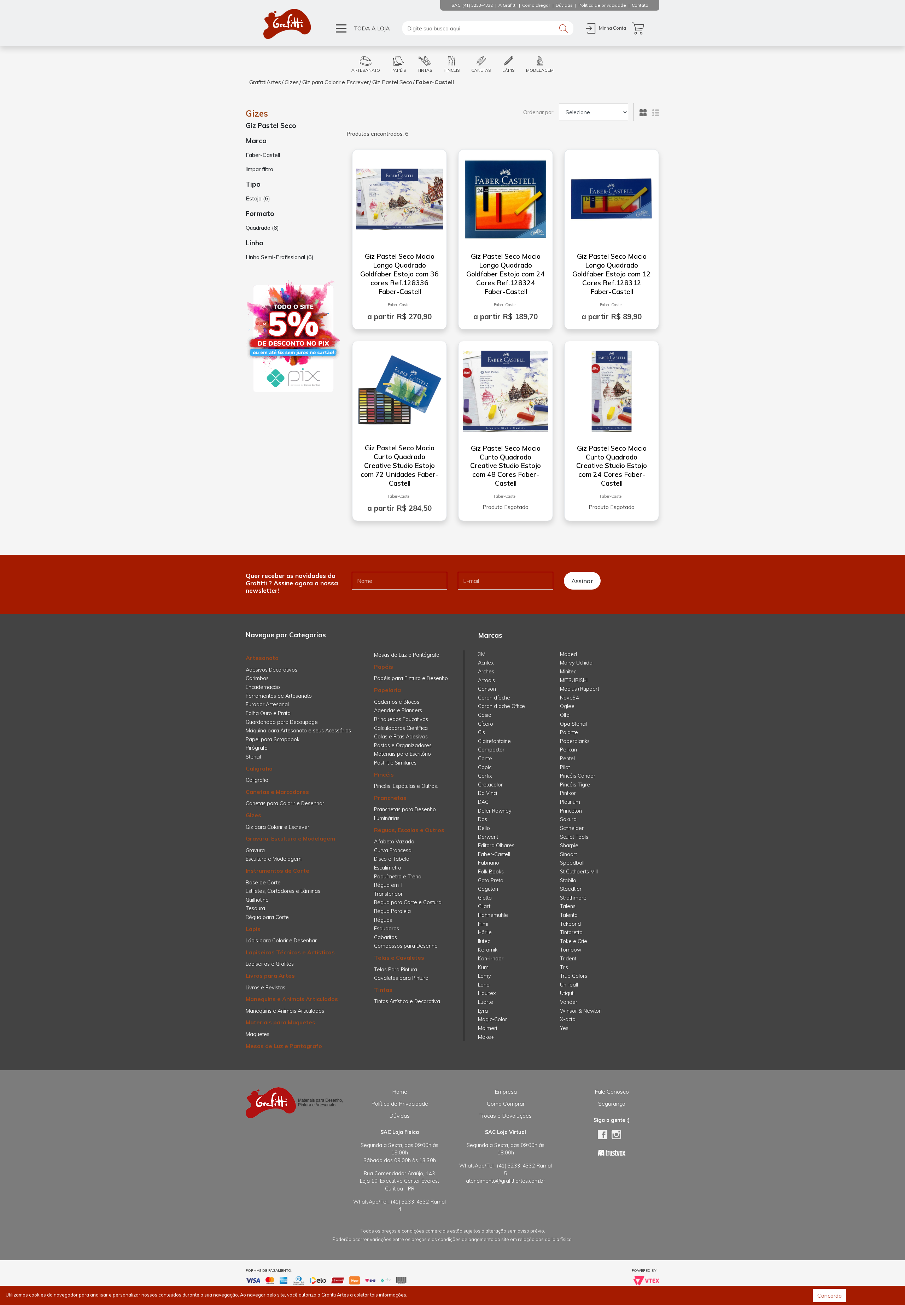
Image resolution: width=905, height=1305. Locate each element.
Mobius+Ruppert (579, 689)
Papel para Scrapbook (272, 739)
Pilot (565, 767)
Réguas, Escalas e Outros (409, 829)
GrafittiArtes (265, 82)
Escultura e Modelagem (274, 859)
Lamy (484, 976)
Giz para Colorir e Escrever (335, 82)
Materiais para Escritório (402, 754)
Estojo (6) (258, 198)
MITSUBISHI (574, 680)
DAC (483, 802)
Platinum (570, 802)
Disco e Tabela (391, 859)
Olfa (565, 715)
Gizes (292, 82)
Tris (564, 967)
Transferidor (388, 894)
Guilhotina (257, 900)
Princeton (571, 811)
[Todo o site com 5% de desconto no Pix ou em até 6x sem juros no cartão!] (293, 336)
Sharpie (569, 845)
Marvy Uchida (576, 663)
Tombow (570, 950)
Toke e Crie (573, 941)
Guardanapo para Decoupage (282, 722)
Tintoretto (571, 932)
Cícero (485, 724)
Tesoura (255, 908)
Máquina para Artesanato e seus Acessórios (298, 730)
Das (482, 819)
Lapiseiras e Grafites (270, 964)
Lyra (483, 1011)
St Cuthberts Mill (579, 871)
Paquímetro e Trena (397, 876)
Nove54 (569, 698)
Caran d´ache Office (501, 706)
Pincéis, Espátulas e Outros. (406, 786)
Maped (568, 654)
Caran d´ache (494, 698)
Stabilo (568, 880)
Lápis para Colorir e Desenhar (281, 940)
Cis (481, 732)
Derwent (488, 837)
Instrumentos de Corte (277, 870)
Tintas (383, 989)
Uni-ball (569, 985)
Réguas (383, 920)
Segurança (611, 1103)
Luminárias (386, 818)
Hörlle (485, 932)
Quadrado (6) (262, 227)
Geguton (488, 889)
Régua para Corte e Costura (408, 902)
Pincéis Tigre (575, 785)
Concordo (829, 1295)
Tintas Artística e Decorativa (407, 1001)
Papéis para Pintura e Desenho (411, 678)
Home (399, 1091)
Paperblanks (575, 741)
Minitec (568, 671)
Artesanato (262, 657)
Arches (486, 671)
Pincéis (384, 774)
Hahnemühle (493, 915)
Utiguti (567, 993)
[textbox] (487, 28)
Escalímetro (387, 868)
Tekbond (570, 924)
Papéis (383, 666)
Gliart (484, 906)
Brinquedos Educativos (401, 719)
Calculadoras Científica (401, 728)
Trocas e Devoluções (505, 1115)
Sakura (568, 819)
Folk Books (491, 871)
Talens (568, 906)
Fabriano (488, 863)
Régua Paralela (392, 911)
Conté (485, 758)
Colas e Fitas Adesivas (401, 736)
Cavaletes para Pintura (401, 978)
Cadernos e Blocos (396, 702)
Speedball (572, 863)
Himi (483, 924)
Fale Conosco (612, 1091)
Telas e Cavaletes (399, 957)
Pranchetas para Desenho (405, 809)
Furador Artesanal (267, 704)
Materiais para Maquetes (280, 1022)
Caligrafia (259, 768)
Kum (483, 967)
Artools (486, 680)
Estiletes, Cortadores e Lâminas (283, 891)
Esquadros (386, 928)
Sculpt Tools (574, 837)
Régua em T (388, 885)
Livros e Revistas (265, 987)
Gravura (255, 850)
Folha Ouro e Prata (268, 713)
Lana (484, 985)
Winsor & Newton (581, 1011)
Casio (484, 715)
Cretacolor (490, 785)
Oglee (567, 706)
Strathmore (573, 898)
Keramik (487, 950)
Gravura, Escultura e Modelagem (290, 838)
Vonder (568, 1002)
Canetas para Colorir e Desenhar (285, 803)
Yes (564, 1028)
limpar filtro (259, 168)
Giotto (485, 898)
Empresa (506, 1091)
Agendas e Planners (398, 710)
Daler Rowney (495, 811)
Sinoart (568, 854)
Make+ (486, 1037)
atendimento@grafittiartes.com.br (505, 1181)
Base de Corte (263, 882)
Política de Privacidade (399, 1103)
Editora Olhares (496, 845)
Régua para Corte (267, 917)
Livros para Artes (270, 975)
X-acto (568, 1019)
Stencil (253, 757)
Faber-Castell (435, 82)
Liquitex (487, 993)
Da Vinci (487, 793)
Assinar (582, 581)
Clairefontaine (494, 741)
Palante (569, 732)
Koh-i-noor (490, 958)
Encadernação (263, 687)
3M (481, 654)
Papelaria (387, 690)
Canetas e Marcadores (277, 791)
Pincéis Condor (577, 776)
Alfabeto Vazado (394, 841)
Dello (484, 828)
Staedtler (571, 889)
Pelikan (568, 750)
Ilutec (484, 941)
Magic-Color (492, 1019)
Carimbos (257, 678)
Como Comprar (506, 1103)
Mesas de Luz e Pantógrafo (284, 1045)
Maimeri (487, 1028)
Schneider (572, 828)
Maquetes (257, 1034)
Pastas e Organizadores (403, 745)
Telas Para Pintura (395, 969)
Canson (487, 689)
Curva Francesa (392, 850)
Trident (568, 958)
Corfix (485, 776)
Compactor (491, 750)
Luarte (485, 1002)
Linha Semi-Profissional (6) (280, 257)
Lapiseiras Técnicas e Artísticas (290, 952)
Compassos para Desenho (406, 946)
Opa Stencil (573, 724)
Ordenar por (538, 112)
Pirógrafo (257, 748)
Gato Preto (490, 880)
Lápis (253, 928)
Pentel (567, 758)
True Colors (573, 976)
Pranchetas (390, 797)
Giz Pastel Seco (392, 82)
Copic (484, 767)
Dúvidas (399, 1115)
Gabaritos (385, 937)
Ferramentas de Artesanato (279, 696)
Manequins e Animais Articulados (292, 998)
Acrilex (486, 663)
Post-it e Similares (395, 763)
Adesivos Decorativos (271, 670)
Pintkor (568, 793)
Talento (569, 915)
